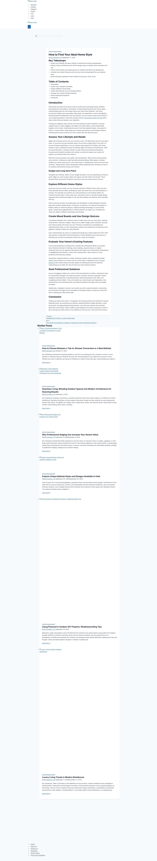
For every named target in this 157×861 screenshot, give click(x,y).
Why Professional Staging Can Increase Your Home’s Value (70, 434)
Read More (46, 362)
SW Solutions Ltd (56, 57)
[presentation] (79, 334)
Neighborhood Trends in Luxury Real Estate (60, 317)
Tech (32, 18)
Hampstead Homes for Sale (93, 118)
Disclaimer (34, 851)
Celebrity (34, 9)
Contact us (34, 848)
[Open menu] (29, 26)
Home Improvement (55, 51)
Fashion (33, 7)
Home (33, 844)
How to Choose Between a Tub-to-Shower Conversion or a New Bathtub (76, 348)
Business (34, 5)
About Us (34, 846)
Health (33, 11)
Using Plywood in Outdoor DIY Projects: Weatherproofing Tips (72, 627)
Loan (32, 16)
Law (32, 13)
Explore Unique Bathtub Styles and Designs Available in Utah (71, 476)
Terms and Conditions (38, 855)
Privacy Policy (35, 853)
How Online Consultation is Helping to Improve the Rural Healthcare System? (71, 321)
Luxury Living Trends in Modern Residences (63, 777)
